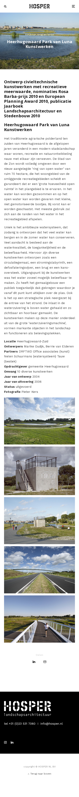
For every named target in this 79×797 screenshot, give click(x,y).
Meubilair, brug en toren (39, 34)
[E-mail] (44, 661)
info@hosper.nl (52, 723)
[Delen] (34, 661)
